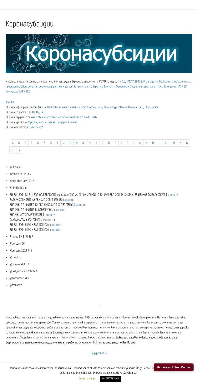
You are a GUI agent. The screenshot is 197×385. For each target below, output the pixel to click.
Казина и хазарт (57, 122)
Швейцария (151, 107)
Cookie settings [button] (87, 378)
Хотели (72, 122)
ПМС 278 (140, 81)
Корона (171, 195)
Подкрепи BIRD (99, 353)
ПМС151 (130, 81)
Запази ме (152, 81)
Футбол (32, 122)
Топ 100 (10, 102)
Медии (42, 122)
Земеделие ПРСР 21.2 (18, 91)
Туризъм (97, 86)
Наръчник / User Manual (173, 367)
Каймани (73, 107)
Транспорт (83, 86)
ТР (176, 195)
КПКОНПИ (33, 112)
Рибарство (69, 86)
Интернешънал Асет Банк (74, 117)
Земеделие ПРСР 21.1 (175, 86)
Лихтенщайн (94, 107)
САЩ (140, 107)
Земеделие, (122, 86)
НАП (43, 112)
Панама (132, 107)
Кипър (82, 107)
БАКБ (94, 117)
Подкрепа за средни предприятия (42, 86)
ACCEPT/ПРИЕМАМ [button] (110, 378)
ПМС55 (121, 81)
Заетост (109, 86)
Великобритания (57, 107)
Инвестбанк (49, 117)
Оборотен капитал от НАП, (146, 86)
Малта (123, 107)
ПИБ (38, 117)
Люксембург (111, 107)
